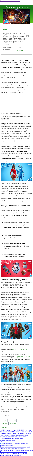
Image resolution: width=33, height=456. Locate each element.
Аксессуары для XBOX (7, 432)
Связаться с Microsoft (16, 448)
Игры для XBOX (15, 430)
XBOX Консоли (5, 430)
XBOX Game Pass (26, 430)
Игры (5, 29)
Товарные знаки (5, 453)
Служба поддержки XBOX (23, 432)
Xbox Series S (13, 423)
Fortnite (4, 420)
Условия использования (19, 452)
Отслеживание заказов (7, 440)
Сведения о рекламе (14, 455)
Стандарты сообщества (23, 433)
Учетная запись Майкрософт (17, 437)
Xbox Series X (5, 427)
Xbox (14, 420)
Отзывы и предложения (8, 433)
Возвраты (21, 438)
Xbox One (4, 423)
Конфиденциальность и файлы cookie (12, 450)
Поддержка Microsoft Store (9, 438)
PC (9, 420)
